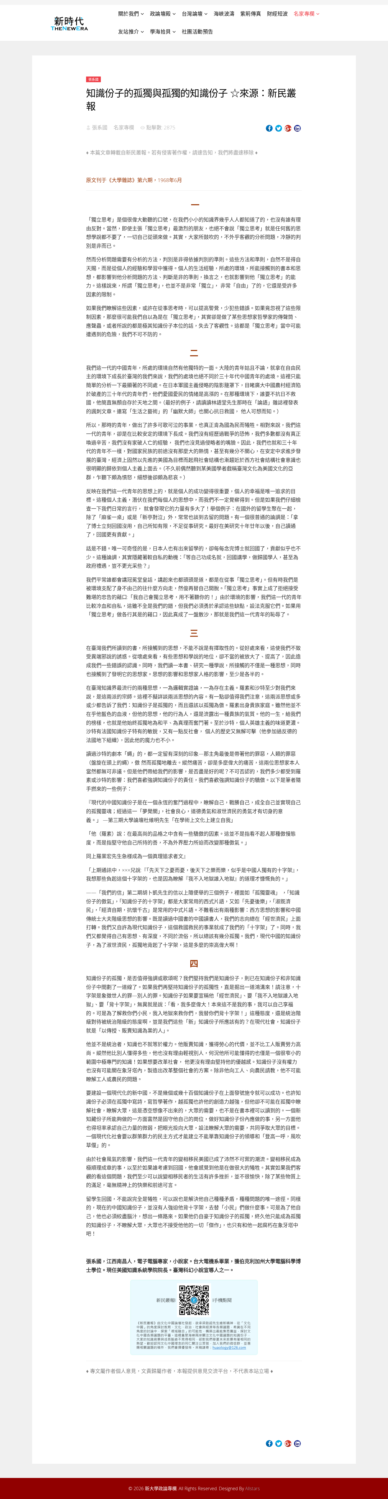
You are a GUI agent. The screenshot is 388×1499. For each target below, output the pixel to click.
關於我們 (128, 13)
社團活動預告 (197, 31)
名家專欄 (304, 13)
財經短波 (277, 13)
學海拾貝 (160, 31)
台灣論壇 (192, 13)
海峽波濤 (224, 13)
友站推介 (128, 31)
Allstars (252, 1488)
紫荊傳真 (250, 13)
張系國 (93, 79)
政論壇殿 (160, 13)
